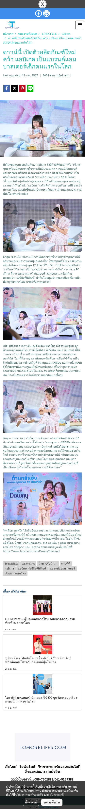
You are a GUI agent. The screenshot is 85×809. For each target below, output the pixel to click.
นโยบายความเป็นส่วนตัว (29, 795)
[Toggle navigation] (80, 25)
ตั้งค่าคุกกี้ (31, 802)
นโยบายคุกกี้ (57, 795)
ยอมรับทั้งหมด (51, 802)
